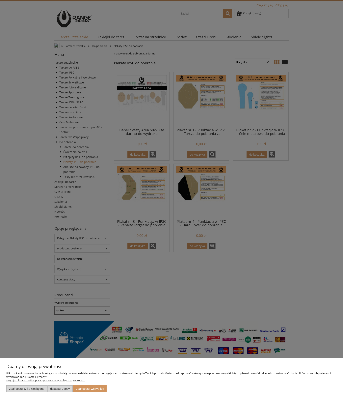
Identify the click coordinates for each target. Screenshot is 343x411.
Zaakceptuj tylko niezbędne (26, 388)
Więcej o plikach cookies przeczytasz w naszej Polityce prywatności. (45, 380)
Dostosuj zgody (60, 388)
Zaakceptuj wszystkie (90, 388)
